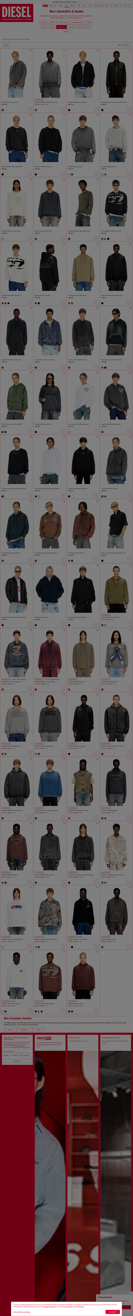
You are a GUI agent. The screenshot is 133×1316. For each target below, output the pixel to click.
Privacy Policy (68, 1306)
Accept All (113, 1312)
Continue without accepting (21, 1312)
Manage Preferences (50, 1306)
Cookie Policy (79, 1306)
